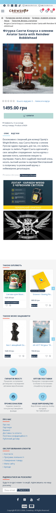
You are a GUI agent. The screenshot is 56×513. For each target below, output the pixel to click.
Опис (6, 133)
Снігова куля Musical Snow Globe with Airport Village (16, 294)
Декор (6, 20)
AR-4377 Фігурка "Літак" (42, 345)
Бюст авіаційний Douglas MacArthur (16, 345)
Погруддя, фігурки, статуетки (24, 20)
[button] (2, 288)
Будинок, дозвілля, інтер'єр (44, 18)
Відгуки (15, 133)
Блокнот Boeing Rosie (42, 294)
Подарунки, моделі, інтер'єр (18, 18)
